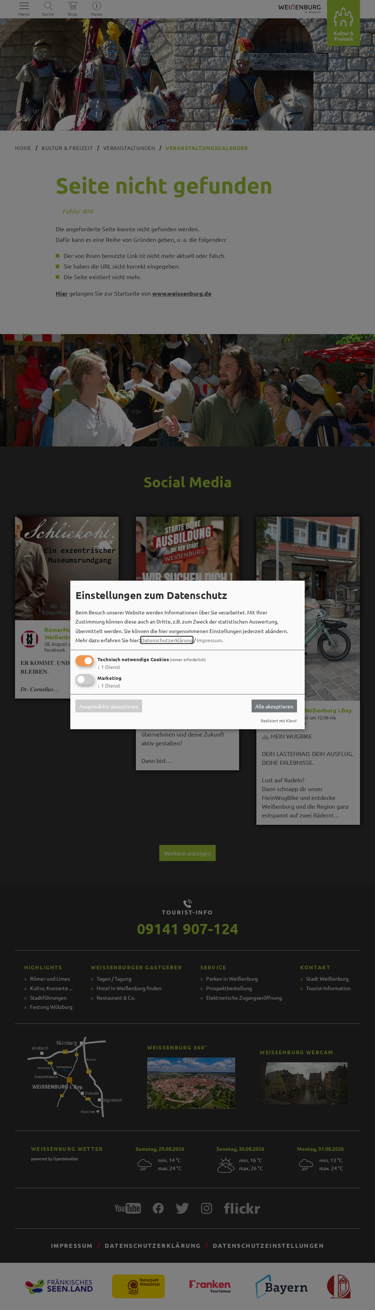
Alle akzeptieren (274, 706)
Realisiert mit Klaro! (279, 720)
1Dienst (108, 666)
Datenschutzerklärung (167, 640)
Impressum (209, 640)
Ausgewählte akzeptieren (108, 706)
